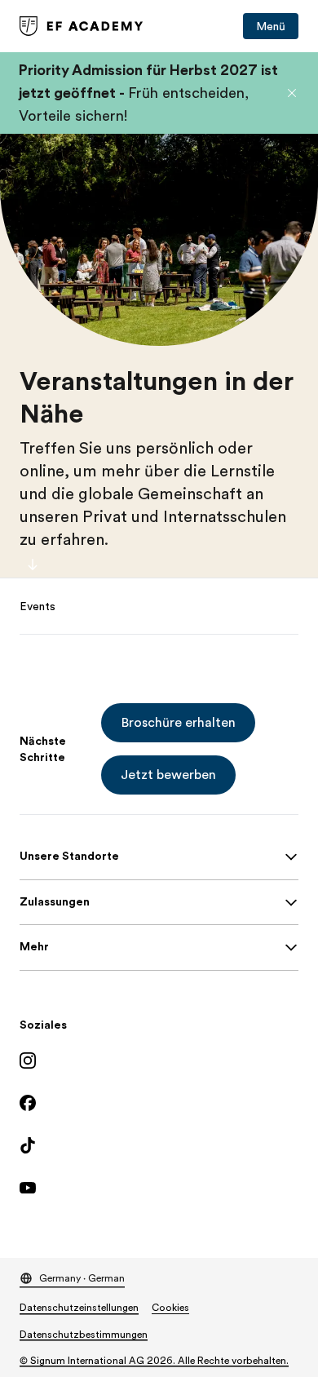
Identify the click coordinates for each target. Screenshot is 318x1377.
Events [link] (37, 606)
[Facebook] (159, 1103)
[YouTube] (159, 1188)
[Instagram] (159, 1060)
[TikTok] (159, 1145)
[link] (82, 26)
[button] (291, 93)
